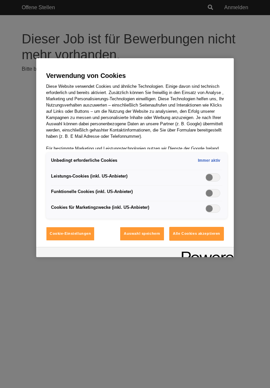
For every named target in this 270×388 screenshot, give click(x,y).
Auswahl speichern (142, 233)
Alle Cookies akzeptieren (196, 233)
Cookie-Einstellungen (70, 233)
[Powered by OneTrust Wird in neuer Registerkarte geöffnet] (205, 253)
